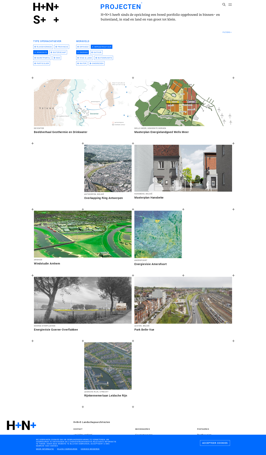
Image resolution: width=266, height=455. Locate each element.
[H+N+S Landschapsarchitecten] (21, 433)
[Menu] (230, 4)
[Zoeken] (224, 4)
